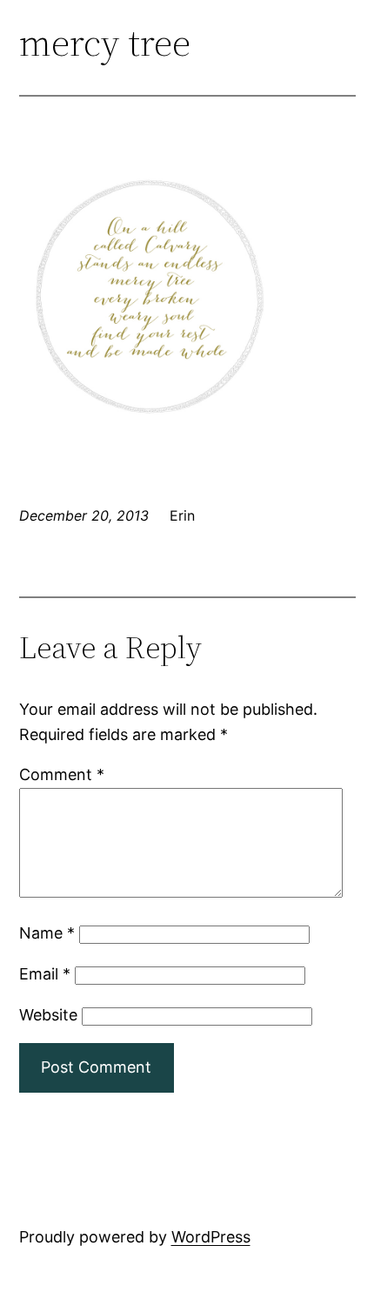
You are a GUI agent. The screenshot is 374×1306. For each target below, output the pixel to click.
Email (44, 974)
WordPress (210, 1237)
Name (47, 933)
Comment (61, 774)
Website (48, 1015)
